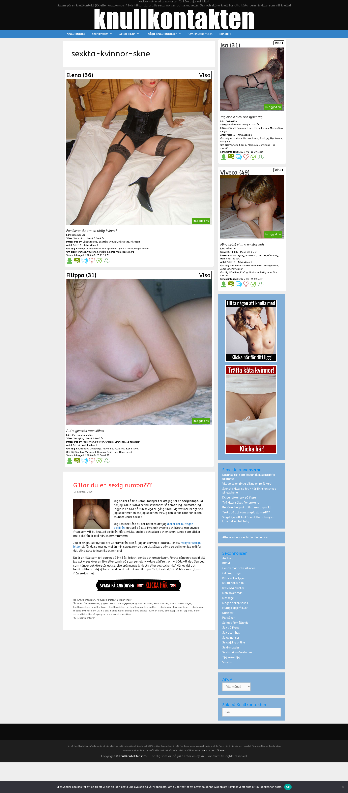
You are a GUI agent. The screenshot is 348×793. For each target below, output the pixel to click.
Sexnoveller (100, 34)
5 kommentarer (86, 617)
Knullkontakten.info (133, 756)
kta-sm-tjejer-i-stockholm (188, 607)
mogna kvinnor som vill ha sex (91, 610)
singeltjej (170, 610)
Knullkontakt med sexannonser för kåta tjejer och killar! (174, 1)
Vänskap (227, 662)
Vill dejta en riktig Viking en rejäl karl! (246, 483)
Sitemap (221, 750)
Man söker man (232, 593)
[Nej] (343, 787)
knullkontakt (161, 603)
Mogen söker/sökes (235, 603)
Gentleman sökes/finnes (238, 568)
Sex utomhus (231, 632)
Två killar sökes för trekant (240, 502)
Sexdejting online (233, 642)
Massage (228, 598)
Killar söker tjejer (233, 578)
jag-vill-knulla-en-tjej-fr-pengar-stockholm (126, 603)
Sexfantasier (230, 647)
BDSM (226, 563)
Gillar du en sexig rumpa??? (112, 485)
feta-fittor (93, 603)
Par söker (228, 618)
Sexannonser (124, 599)
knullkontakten (81, 607)
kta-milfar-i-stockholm (158, 607)
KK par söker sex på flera (239, 497)
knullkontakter (100, 607)
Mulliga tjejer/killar (235, 608)
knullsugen (136, 607)
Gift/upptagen (232, 573)
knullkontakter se (119, 607)
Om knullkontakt (200, 34)
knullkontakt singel (180, 603)
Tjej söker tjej (231, 657)
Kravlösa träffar (106, 599)
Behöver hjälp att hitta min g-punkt (246, 507)
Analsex (227, 558)
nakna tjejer (116, 610)
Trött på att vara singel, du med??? (246, 512)
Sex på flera (230, 627)
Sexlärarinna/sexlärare (237, 652)
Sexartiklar (127, 34)
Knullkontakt (76, 34)
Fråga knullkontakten (161, 34)
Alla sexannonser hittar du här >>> (245, 537)
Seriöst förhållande (235, 623)
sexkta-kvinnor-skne (151, 610)
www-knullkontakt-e (119, 614)
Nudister (227, 613)
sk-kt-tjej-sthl (184, 610)
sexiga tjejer (131, 610)
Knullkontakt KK (86, 599)
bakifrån (82, 603)
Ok (288, 786)
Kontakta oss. (208, 750)
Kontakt (225, 34)
